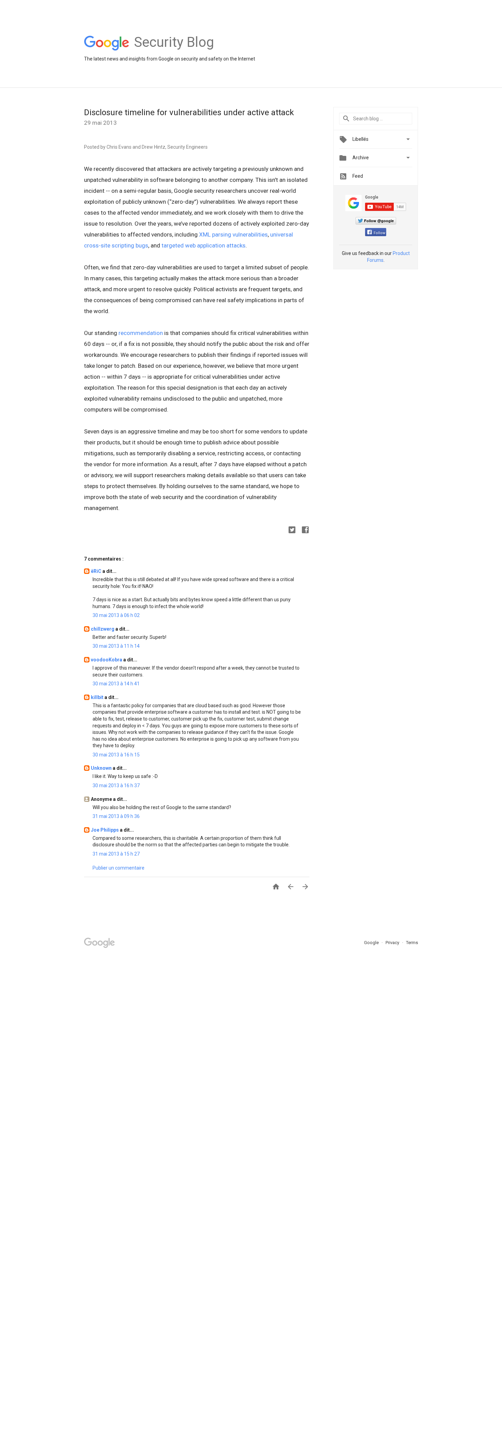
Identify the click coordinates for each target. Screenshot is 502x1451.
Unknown (102, 768)
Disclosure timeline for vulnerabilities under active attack (189, 112)
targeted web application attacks (204, 245)
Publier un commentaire (118, 868)
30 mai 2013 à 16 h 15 (116, 754)
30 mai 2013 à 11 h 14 (116, 646)
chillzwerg (103, 629)
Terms (412, 942)
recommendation (140, 333)
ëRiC (96, 571)
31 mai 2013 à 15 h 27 (116, 854)
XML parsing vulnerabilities (233, 234)
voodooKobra (107, 659)
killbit (97, 697)
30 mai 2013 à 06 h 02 (116, 615)
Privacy (393, 942)
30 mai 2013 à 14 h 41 (116, 683)
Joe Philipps (105, 830)
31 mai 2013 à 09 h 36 (116, 816)
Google (372, 942)
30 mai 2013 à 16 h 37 (116, 785)
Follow (379, 233)
